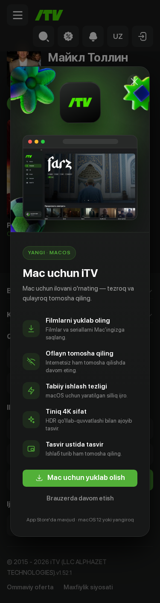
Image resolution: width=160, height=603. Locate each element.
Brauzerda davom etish (80, 498)
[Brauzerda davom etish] (134, 81)
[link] (80, 478)
